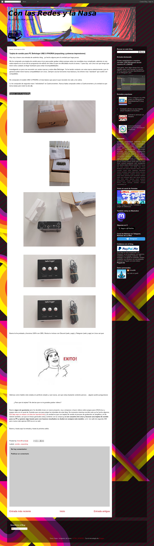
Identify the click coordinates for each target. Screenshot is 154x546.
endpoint (132, 173)
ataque (122, 160)
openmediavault (130, 149)
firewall (143, 160)
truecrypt (130, 182)
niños (122, 179)
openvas (132, 179)
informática (140, 144)
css (125, 151)
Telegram (133, 239)
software (142, 148)
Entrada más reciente (20, 511)
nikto (118, 179)
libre (118, 158)
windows (120, 144)
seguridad (129, 142)
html (133, 144)
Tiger (139, 166)
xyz (125, 184)
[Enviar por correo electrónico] (34, 441)
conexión (119, 170)
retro (135, 163)
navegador (124, 158)
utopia (126, 165)
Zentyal (143, 153)
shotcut (119, 182)
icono (122, 177)
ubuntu (122, 165)
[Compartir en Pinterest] (43, 441)
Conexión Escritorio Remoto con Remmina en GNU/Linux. (136, 127)
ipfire (137, 161)
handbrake (137, 175)
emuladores (126, 173)
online (126, 179)
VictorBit (132, 270)
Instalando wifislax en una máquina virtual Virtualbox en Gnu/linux (131, 110)
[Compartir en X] (39, 441)
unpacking (24, 444)
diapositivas (142, 170)
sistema (127, 153)
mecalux (143, 177)
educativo (142, 172)
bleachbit (133, 168)
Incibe (121, 166)
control (125, 170)
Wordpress (120, 168)
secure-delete (135, 180)
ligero (131, 177)
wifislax (131, 165)
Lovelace (126, 166)
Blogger (101, 538)
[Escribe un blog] (36, 441)
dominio (119, 172)
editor (132, 155)
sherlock (143, 180)
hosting (124, 161)
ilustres (119, 149)
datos (129, 170)
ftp (135, 155)
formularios (131, 151)
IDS (118, 166)
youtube (135, 165)
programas (130, 163)
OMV (137, 156)
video (119, 148)
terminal (133, 153)
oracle (137, 179)
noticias (123, 163)
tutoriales (136, 182)
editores (137, 172)
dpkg (133, 172)
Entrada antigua (102, 511)
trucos (124, 182)
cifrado (138, 168)
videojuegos (121, 156)
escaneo (138, 173)
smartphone (141, 163)
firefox (122, 175)
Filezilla (143, 165)
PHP (138, 153)
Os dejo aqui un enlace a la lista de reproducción (27, 414)
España (136, 158)
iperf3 (133, 161)
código (138, 160)
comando (142, 168)
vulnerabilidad (120, 184)
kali (140, 161)
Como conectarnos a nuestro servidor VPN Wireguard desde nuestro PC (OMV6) (129, 62)
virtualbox (120, 146)
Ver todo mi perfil (132, 273)
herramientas (141, 151)
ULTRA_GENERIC (78, 538)
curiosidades (121, 155)
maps (143, 161)
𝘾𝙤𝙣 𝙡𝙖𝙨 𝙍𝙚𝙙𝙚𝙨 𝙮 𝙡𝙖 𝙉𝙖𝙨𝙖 (52, 13)
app (118, 160)
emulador (119, 173)
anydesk (142, 158)
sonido (17, 444)
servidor (131, 146)
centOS (127, 160)
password (142, 179)
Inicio (62, 511)
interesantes (139, 146)
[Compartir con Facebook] (41, 441)
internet (137, 142)
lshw (134, 177)
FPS (140, 165)
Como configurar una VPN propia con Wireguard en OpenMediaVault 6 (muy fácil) (136, 100)
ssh (118, 165)
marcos (138, 177)
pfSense (142, 155)
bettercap (128, 168)
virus (133, 156)
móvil (118, 163)
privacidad (120, 153)
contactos (133, 160)
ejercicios (142, 156)
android (126, 146)
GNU (128, 144)
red (144, 146)
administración (127, 148)
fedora (118, 175)
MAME (135, 166)
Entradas (16, 529)
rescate (129, 180)
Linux (120, 141)
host (138, 155)
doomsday (124, 172)
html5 (118, 177)
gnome (119, 161)
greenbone (128, 175)
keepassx (126, 177)
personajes (141, 149)
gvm (132, 175)
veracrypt (142, 182)
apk (124, 168)
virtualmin (128, 156)
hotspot (129, 161)
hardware (142, 175)
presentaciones (121, 180)
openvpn (131, 158)
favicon (143, 173)
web (143, 142)
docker (128, 155)
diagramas (135, 170)
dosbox (130, 172)
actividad (120, 151)
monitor (135, 148)
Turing (143, 166)
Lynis (131, 166)
